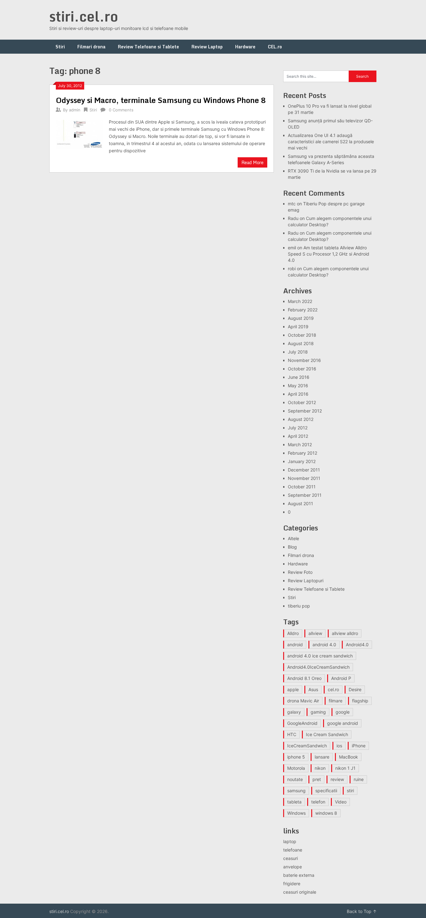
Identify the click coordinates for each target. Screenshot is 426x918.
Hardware (245, 46)
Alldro (293, 633)
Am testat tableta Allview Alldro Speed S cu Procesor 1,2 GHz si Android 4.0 (328, 254)
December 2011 (304, 469)
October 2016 (302, 368)
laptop (289, 841)
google (343, 712)
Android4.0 (357, 644)
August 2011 (300, 503)
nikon (320, 768)
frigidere (291, 883)
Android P (341, 678)
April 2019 (298, 326)
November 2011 (304, 478)
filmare (335, 700)
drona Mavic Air (303, 700)
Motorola (296, 768)
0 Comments (121, 109)
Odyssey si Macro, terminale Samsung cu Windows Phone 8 (161, 100)
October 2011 (302, 486)
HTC (291, 734)
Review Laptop (207, 46)
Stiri (60, 46)
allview (315, 633)
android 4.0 (324, 644)
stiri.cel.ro (83, 16)
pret (316, 779)
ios (339, 745)
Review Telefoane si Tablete (148, 46)
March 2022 (300, 301)
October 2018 (302, 335)
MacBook (348, 756)
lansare (322, 756)
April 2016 (298, 394)
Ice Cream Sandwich (327, 734)
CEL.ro (275, 46)
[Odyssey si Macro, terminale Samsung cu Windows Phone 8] (79, 133)
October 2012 (302, 402)
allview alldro (345, 633)
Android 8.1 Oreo (304, 678)
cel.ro (333, 689)
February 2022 (302, 309)
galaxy (294, 712)
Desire (355, 689)
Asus (313, 689)
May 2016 (298, 385)
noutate (295, 779)
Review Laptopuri (305, 580)
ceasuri (290, 858)
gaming (318, 712)
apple (293, 689)
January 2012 (302, 461)
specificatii (326, 790)
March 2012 (300, 444)
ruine (359, 779)
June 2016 (298, 377)
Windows (296, 813)
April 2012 (298, 436)
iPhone (358, 745)
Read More (252, 162)
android (295, 644)
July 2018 (298, 351)
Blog (292, 546)
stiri (350, 790)
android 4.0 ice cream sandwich (320, 655)
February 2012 (302, 453)
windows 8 (326, 813)
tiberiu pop (299, 605)
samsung (296, 790)
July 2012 (297, 427)
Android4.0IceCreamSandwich (318, 667)
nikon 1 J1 (345, 768)
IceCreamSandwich (307, 745)
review (337, 779)
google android (342, 723)
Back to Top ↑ (362, 911)
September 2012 (305, 410)
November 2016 (304, 360)
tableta (294, 801)
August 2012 (300, 419)
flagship (360, 700)
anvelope (292, 866)
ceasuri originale (299, 892)
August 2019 (301, 318)
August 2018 (301, 343)
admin (74, 109)
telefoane (292, 849)
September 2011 (305, 495)
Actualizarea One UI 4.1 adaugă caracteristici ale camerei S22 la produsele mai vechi (331, 141)
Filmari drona (91, 46)
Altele (293, 538)
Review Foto (300, 572)
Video (340, 801)
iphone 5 (296, 756)
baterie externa (298, 875)
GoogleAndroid (302, 723)
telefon (318, 801)
